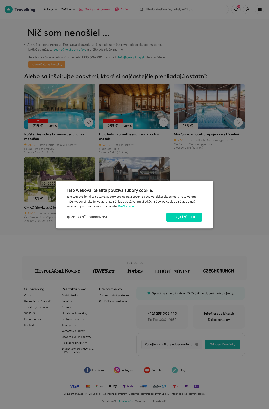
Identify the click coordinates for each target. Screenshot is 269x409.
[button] (87, 217)
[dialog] (134, 204)
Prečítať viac (126, 206)
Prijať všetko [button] (184, 217)
